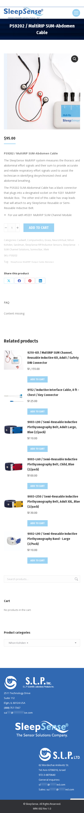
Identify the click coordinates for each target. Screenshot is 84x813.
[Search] (49, 3)
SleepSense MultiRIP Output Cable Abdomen (32, 262)
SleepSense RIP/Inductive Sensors (43, 244)
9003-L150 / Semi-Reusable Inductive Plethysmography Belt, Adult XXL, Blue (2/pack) (53, 501)
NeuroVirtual (59, 240)
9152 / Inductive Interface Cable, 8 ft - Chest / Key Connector (53, 392)
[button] (74, 58)
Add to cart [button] (37, 379)
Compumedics (35, 240)
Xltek (46, 249)
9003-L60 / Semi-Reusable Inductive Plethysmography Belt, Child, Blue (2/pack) (52, 464)
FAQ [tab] (6, 302)
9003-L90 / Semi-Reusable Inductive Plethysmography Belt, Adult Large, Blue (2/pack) (52, 427)
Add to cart (39, 228)
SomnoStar (36, 249)
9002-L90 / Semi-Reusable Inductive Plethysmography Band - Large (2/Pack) (52, 539)
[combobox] (42, 643)
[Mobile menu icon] (76, 13)
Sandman (19, 244)
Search (76, 579)
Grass (48, 240)
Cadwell (21, 240)
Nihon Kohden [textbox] (17, 643)
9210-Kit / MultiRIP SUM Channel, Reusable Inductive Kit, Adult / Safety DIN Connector (53, 358)
